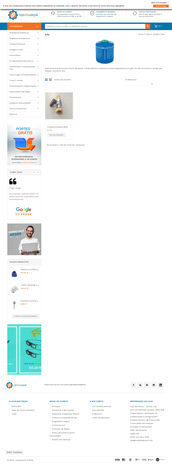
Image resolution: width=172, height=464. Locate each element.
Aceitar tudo (161, 6)
